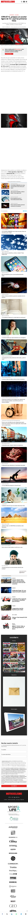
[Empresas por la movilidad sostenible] (14, 818)
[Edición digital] (14, 722)
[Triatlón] (13, 867)
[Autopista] (13, 827)
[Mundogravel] (13, 911)
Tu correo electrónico (6, 754)
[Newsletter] (14, 691)
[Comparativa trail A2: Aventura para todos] (6, 608)
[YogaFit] (13, 874)
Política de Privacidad (21, 765)
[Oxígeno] (13, 886)
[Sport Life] (13, 858)
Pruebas (13, 605)
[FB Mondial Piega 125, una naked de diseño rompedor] (6, 590)
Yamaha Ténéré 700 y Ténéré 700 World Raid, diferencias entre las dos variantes (18, 582)
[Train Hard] (13, 891)
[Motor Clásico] (13, 841)
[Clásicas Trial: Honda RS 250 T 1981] (6, 617)
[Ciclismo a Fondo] (13, 878)
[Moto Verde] (13, 850)
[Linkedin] (11, 914)
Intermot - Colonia (14, 15)
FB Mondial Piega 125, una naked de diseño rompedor (19, 591)
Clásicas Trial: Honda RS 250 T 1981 (19, 618)
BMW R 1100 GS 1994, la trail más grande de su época (18, 627)
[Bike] (13, 882)
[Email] (25, 914)
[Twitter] (7, 914)
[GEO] (13, 906)
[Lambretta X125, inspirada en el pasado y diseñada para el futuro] (6, 599)
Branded (14, 578)
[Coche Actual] (13, 833)
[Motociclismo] (8, 2)
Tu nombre (3, 749)
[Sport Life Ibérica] (14, 809)
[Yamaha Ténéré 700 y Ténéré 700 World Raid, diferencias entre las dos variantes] (6, 580)
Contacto (5, 799)
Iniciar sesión (24, 1)
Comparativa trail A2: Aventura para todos (17, 609)
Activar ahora (8, 53)
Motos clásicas (13, 624)
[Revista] (14, 657)
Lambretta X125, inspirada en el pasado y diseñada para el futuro (19, 600)
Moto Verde (14, 614)
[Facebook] (2, 914)
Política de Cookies (23, 769)
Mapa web (22, 799)
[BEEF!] (13, 901)
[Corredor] (13, 864)
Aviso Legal (14, 765)
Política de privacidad (11, 799)
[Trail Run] (13, 871)
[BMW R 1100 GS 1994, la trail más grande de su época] (6, 626)
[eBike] (13, 896)
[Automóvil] (13, 846)
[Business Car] (13, 837)
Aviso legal (18, 799)
